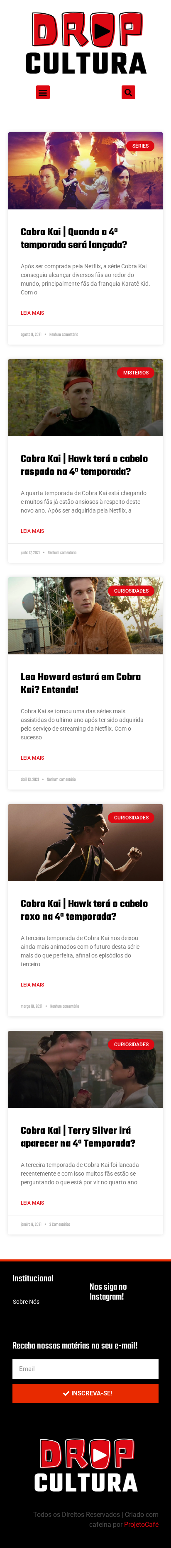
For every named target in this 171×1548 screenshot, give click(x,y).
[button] (43, 92)
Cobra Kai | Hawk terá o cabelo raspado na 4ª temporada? (84, 466)
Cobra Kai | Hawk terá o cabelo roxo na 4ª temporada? (84, 911)
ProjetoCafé (141, 1525)
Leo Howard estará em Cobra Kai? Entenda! (81, 684)
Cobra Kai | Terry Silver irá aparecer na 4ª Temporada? (78, 1137)
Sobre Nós (26, 1301)
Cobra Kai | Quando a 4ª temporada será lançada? (74, 239)
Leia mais (32, 313)
